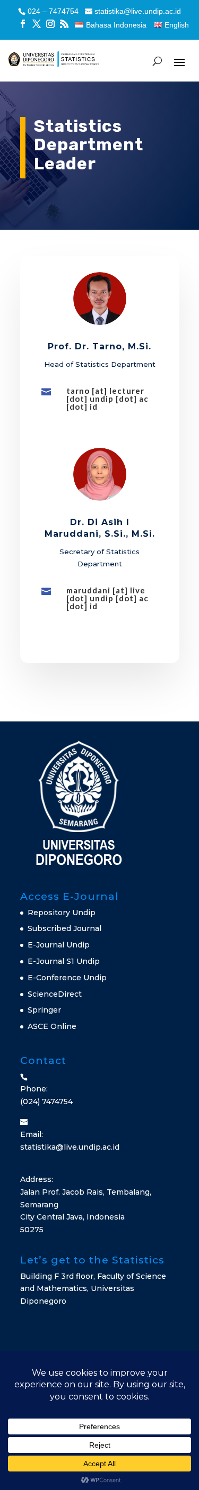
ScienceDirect (55, 994)
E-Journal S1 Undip (64, 961)
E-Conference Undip (67, 977)
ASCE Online (52, 1026)
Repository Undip (62, 912)
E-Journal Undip (59, 945)
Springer (44, 1010)
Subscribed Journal (64, 928)
